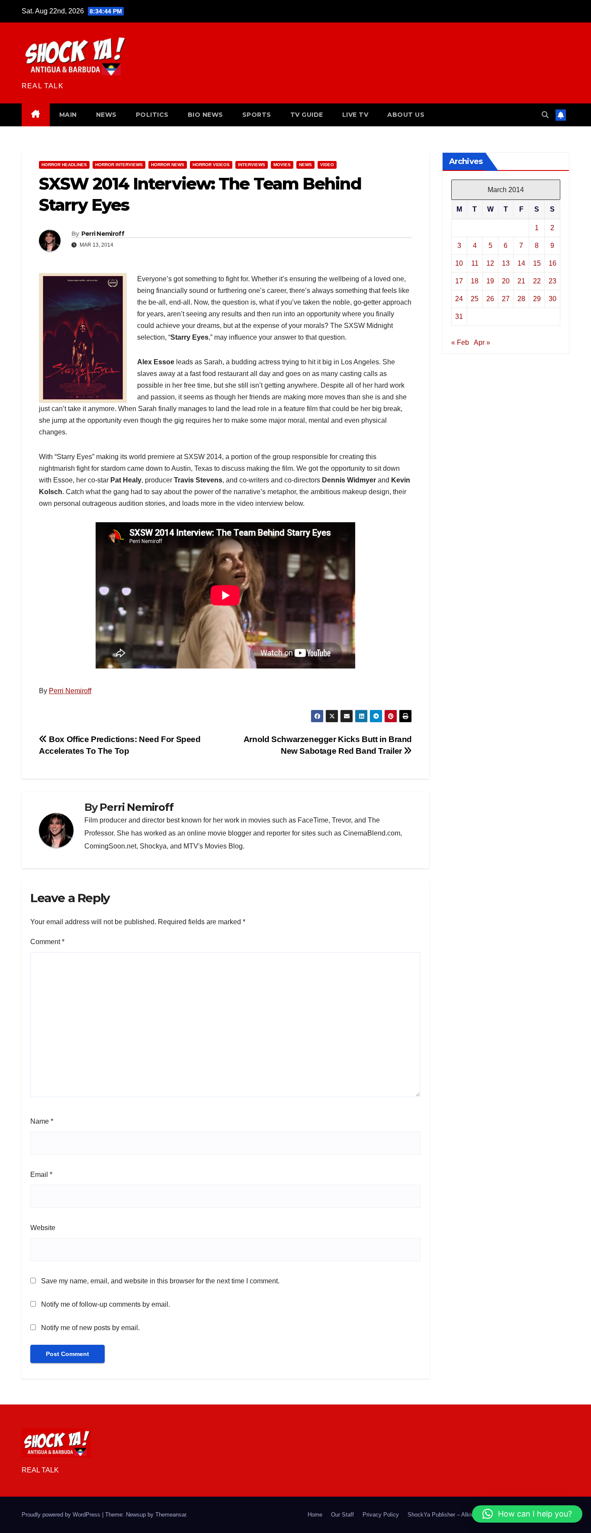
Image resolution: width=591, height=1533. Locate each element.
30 (552, 298)
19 (490, 281)
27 (506, 298)
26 (490, 298)
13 (506, 263)
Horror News (167, 164)
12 (490, 263)
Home (315, 1514)
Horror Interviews (119, 164)
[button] (545, 115)
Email (41, 1174)
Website (42, 1227)
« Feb (460, 342)
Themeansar (170, 1514)
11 (475, 263)
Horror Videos (211, 164)
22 (537, 281)
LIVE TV (355, 115)
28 (521, 298)
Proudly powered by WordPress (62, 1514)
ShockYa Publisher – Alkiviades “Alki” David (463, 1514)
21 (521, 281)
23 (552, 281)
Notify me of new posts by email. (90, 1327)
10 (459, 263)
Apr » (482, 342)
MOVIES (282, 164)
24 (459, 298)
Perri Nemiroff (102, 234)
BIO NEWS (205, 115)
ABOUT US (405, 115)
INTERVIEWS (251, 164)
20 (506, 281)
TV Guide (306, 115)
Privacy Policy (381, 1514)
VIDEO (327, 164)
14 (521, 263)
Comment (47, 941)
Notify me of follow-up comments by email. (105, 1304)
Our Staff (342, 1514)
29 (537, 298)
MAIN (68, 115)
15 (537, 263)
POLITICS (152, 115)
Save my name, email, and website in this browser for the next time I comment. (160, 1281)
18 (475, 281)
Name (41, 1121)
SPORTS (256, 115)
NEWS (106, 115)
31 (459, 316)
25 (475, 298)
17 (459, 281)
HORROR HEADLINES (64, 164)
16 (552, 263)
